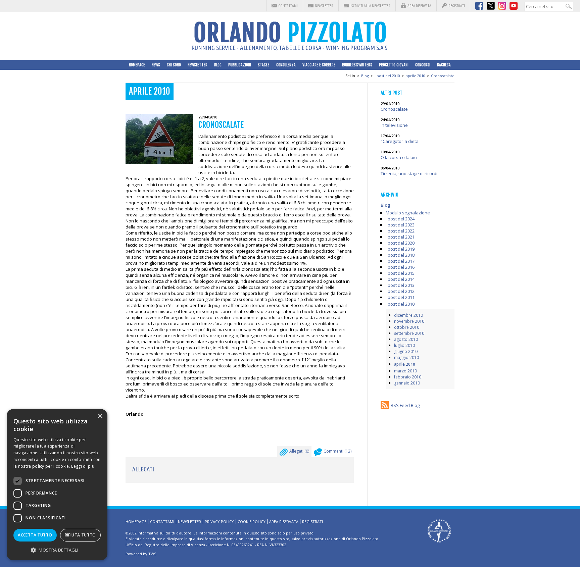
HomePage (137, 64)
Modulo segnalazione (408, 213)
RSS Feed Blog (405, 405)
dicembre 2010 (408, 315)
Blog (218, 64)
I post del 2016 (400, 267)
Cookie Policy (251, 521)
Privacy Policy (219, 521)
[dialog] (57, 484)
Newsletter (324, 6)
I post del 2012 (400, 291)
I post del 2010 (387, 75)
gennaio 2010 (407, 383)
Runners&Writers (357, 64)
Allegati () (299, 451)
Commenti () (337, 451)
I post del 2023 (400, 225)
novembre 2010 (409, 321)
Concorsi (422, 64)
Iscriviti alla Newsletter (370, 6)
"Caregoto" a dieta (400, 141)
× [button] (99, 416)
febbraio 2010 (407, 377)
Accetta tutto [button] (35, 535)
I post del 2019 (400, 249)
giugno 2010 (406, 351)
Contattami (288, 6)
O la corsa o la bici (399, 157)
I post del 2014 (400, 279)
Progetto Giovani (393, 64)
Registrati (456, 6)
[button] (57, 550)
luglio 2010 (404, 345)
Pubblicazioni (239, 64)
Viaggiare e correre (318, 64)
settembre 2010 (409, 333)
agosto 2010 (406, 339)
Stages (264, 64)
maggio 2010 (406, 357)
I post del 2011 (400, 297)
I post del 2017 (400, 261)
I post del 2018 (400, 255)
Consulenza (286, 64)
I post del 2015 (400, 273)
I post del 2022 (400, 231)
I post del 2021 (400, 237)
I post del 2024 (400, 219)
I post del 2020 (400, 243)
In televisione (394, 125)
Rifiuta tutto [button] (80, 535)
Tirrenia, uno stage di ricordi (409, 173)
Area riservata (419, 6)
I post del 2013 (400, 285)
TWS (152, 553)
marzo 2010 (405, 371)
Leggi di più (82, 466)
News (156, 64)
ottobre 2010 (406, 327)
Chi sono (174, 64)
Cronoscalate (442, 75)
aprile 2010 (415, 75)
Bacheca (444, 64)
